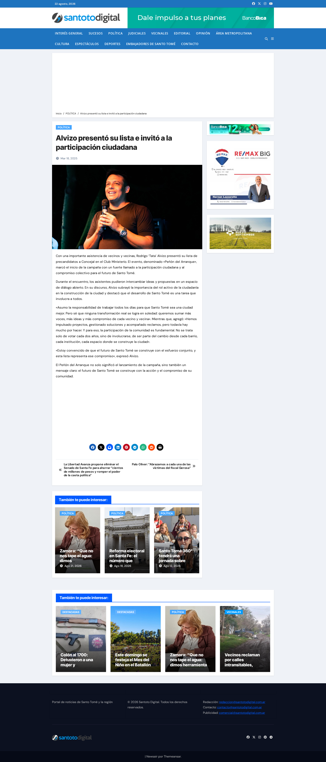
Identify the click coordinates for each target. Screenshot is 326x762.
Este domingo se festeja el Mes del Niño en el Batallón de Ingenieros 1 (133, 662)
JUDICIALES (137, 33)
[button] (272, 39)
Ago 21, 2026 (73, 566)
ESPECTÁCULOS (87, 44)
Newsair (152, 756)
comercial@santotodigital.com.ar (242, 713)
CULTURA (62, 44)
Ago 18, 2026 (122, 566)
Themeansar (172, 756)
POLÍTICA (115, 33)
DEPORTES (113, 44)
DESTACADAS (70, 612)
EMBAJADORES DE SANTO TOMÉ (151, 44)
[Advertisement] (163, 83)
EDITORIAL (182, 33)
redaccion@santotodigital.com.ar (242, 702)
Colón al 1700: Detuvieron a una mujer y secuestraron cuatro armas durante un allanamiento (80, 667)
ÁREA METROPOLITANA (234, 33)
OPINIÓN (203, 33)
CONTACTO (189, 44)
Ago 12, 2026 (172, 566)
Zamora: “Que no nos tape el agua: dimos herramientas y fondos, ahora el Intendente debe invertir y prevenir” (189, 667)
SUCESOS (96, 33)
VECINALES (159, 33)
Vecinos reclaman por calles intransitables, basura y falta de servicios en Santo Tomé (243, 667)
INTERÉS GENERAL (69, 33)
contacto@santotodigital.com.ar (239, 707)
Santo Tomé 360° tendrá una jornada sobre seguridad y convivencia (176, 560)
